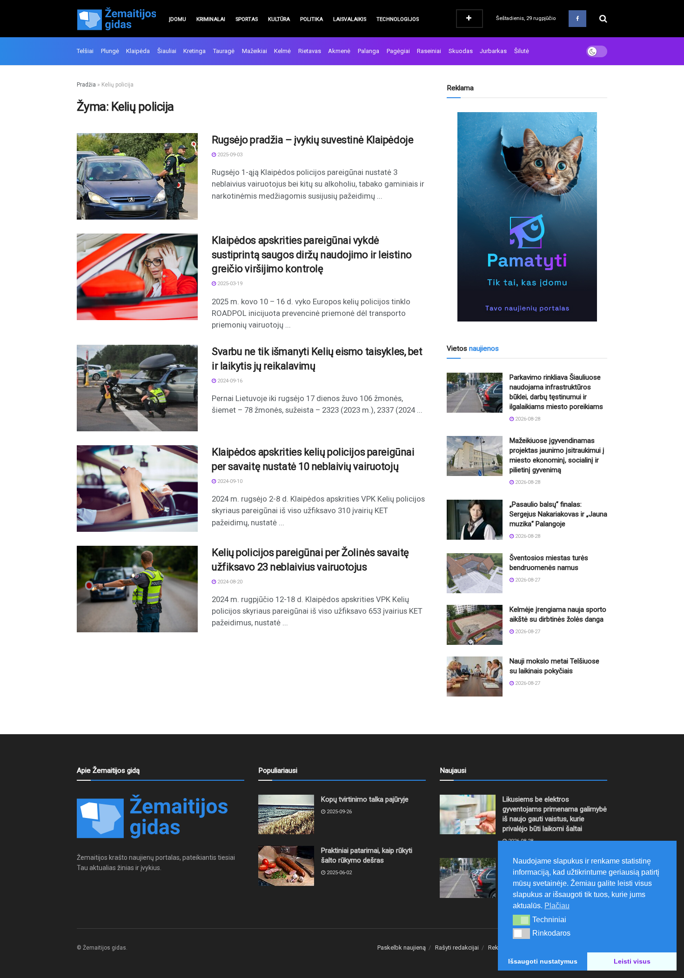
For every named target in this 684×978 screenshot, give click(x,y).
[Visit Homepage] (116, 18)
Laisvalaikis (349, 19)
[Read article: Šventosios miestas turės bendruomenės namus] (475, 573)
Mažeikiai (254, 50)
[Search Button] (603, 18)
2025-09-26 (338, 812)
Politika (311, 19)
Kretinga (194, 50)
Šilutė (521, 50)
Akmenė (339, 50)
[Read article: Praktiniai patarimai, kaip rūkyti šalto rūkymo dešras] (286, 866)
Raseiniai (429, 50)
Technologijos (397, 19)
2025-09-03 (229, 155)
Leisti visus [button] (632, 961)
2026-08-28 (527, 419)
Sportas (246, 19)
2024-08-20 (229, 582)
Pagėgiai (398, 50)
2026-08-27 (527, 580)
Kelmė (282, 50)
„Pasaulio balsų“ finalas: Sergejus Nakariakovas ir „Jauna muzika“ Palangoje (558, 514)
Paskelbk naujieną (401, 947)
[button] (521, 920)
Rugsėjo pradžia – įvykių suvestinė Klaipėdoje (312, 140)
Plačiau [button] (557, 906)
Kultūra (279, 19)
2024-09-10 (229, 481)
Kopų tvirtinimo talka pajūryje (365, 799)
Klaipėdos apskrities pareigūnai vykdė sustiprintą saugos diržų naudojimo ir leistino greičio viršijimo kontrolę (312, 254)
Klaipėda (138, 50)
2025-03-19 (229, 284)
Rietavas (309, 50)
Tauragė (224, 50)
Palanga (368, 50)
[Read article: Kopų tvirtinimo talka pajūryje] (286, 815)
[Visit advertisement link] (527, 217)
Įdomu (177, 19)
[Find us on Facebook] (577, 18)
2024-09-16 (229, 381)
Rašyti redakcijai (457, 947)
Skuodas (461, 50)
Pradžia (86, 84)
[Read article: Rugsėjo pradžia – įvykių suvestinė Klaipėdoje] (137, 176)
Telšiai (85, 50)
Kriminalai (210, 19)
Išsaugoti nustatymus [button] (542, 961)
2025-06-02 (338, 873)
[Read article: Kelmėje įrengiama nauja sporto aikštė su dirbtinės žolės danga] (475, 625)
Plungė (110, 50)
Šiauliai (166, 50)
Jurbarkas (493, 50)
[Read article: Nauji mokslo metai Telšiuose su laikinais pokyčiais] (475, 676)
